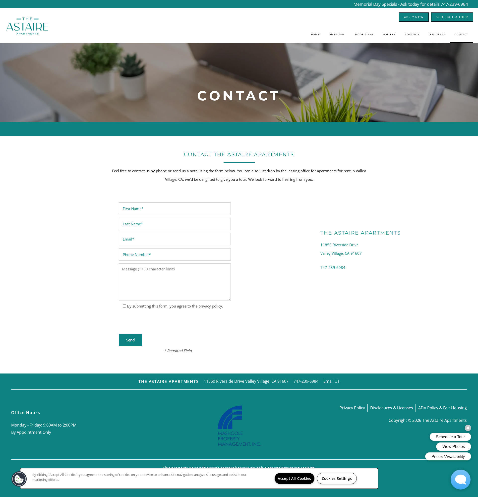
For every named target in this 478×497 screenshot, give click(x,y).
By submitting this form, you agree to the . (175, 306)
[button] (414, 17)
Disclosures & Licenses (391, 408)
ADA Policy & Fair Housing (442, 408)
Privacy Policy (352, 408)
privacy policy (210, 306)
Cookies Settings (337, 478)
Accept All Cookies (294, 478)
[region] (199, 478)
